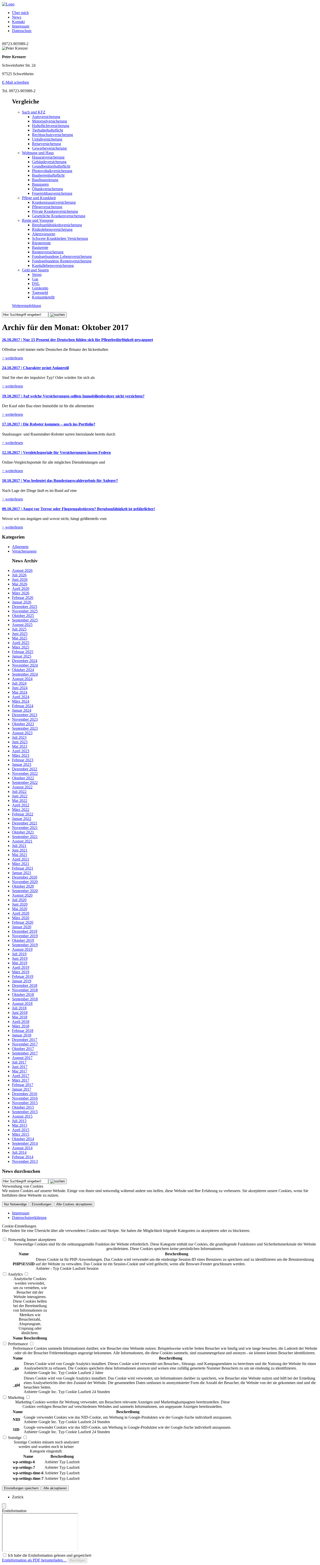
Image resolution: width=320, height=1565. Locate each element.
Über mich (20, 13)
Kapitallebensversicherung (53, 265)
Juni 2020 (20, 904)
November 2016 (25, 1098)
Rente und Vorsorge (38, 220)
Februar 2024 (22, 706)
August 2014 (22, 1148)
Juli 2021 (19, 846)
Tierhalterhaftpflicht (47, 130)
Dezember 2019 (24, 931)
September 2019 (25, 945)
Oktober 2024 (23, 670)
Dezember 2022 (24, 769)
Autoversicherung (46, 117)
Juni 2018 (20, 1012)
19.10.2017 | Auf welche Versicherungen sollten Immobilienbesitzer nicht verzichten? (73, 396)
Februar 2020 (22, 922)
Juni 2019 (20, 958)
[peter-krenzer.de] (8, 4)
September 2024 (25, 674)
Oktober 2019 (23, 940)
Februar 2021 (22, 868)
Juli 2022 (19, 791)
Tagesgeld (40, 292)
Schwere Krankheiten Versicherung (60, 238)
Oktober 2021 (23, 832)
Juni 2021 (20, 850)
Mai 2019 (19, 963)
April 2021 (20, 859)
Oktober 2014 (23, 1139)
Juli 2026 (19, 575)
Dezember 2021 (24, 823)
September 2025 (25, 620)
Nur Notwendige (15, 1204)
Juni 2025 (20, 634)
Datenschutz (22, 31)
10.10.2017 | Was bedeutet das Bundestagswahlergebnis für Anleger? (60, 480)
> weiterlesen (12, 358)
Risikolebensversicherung (52, 229)
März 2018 (20, 1026)
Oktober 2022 (23, 778)
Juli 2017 (19, 1062)
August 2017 (22, 1058)
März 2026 (20, 593)
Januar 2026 (21, 602)
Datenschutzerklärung (29, 1217)
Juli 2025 (19, 629)
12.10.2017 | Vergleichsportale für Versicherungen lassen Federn (56, 452)
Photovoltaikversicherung (52, 171)
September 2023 (25, 728)
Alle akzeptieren (55, 1488)
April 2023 (20, 751)
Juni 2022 (20, 796)
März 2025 (20, 647)
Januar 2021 (21, 873)
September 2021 (25, 836)
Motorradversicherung (49, 121)
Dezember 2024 (24, 661)
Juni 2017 (20, 1067)
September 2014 (25, 1143)
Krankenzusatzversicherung (54, 202)
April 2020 (20, 913)
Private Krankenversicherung (55, 211)
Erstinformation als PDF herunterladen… (34, 1560)
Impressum (20, 26)
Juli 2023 (19, 737)
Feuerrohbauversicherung (52, 193)
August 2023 (22, 733)
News (16, 17)
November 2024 (25, 665)
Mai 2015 (19, 1125)
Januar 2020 (21, 927)
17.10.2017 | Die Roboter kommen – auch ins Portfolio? (48, 424)
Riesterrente (41, 243)
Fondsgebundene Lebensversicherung (62, 256)
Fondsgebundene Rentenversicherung (62, 261)
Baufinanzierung (45, 180)
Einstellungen (41, 1204)
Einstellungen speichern (21, 1488)
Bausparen (40, 184)
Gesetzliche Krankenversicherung (58, 216)
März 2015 (20, 1134)
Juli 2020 (19, 900)
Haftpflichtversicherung (50, 126)
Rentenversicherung (48, 252)
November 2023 (25, 719)
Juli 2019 (19, 954)
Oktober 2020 (23, 886)
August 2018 (22, 1003)
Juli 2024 (19, 683)
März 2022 (20, 809)
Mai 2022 (19, 800)
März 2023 (20, 755)
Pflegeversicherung (47, 207)
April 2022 (20, 805)
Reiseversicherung (46, 144)
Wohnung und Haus (38, 153)
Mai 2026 (19, 584)
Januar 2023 (21, 764)
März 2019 (20, 972)
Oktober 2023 (23, 724)
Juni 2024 (20, 688)
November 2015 (25, 1103)
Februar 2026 (22, 597)
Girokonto (40, 288)
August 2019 (22, 949)
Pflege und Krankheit (39, 198)
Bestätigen (77, 1560)
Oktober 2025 (23, 615)
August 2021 (22, 841)
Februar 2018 (22, 1030)
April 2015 (20, 1130)
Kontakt (18, 22)
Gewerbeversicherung (49, 148)
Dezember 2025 (24, 606)
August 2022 (22, 787)
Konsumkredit (43, 297)
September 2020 (25, 891)
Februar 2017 (22, 1085)
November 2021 (25, 827)
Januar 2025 (21, 656)
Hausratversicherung (48, 157)
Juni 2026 (20, 579)
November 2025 (25, 611)
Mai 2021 (19, 855)
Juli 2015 (19, 1121)
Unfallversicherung (47, 139)
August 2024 (22, 679)
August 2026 (22, 570)
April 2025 (20, 643)
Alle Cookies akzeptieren (74, 1204)
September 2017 (25, 1053)
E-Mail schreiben (15, 82)
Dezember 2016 (24, 1094)
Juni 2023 (20, 742)
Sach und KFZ (34, 112)
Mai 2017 (19, 1071)
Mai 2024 (19, 692)
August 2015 (22, 1116)
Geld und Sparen (35, 270)
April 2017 (20, 1076)
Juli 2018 (19, 1008)
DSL (36, 283)
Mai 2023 (19, 746)
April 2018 (20, 1021)
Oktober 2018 (23, 994)
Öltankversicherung (47, 189)
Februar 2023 (22, 760)
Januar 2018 (21, 1035)
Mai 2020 (19, 909)
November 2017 (25, 1044)
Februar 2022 (22, 814)
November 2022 (25, 773)
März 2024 (20, 701)
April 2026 (20, 588)
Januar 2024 (21, 710)
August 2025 (22, 624)
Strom (37, 274)
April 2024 (20, 697)
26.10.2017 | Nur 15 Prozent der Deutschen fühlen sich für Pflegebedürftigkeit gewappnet (77, 340)
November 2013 (25, 1161)
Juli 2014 (19, 1152)
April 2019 (20, 967)
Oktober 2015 (23, 1107)
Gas (35, 279)
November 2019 (25, 936)
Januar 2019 (21, 981)
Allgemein (20, 547)
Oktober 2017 (23, 1049)
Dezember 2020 (24, 877)
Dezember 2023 (24, 715)
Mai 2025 (19, 638)
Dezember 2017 (24, 1039)
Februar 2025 (22, 652)
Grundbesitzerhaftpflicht (51, 166)
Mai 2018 (19, 1017)
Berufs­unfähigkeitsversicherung (57, 225)
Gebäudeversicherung (49, 162)
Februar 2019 (22, 976)
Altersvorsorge (43, 234)
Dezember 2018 (24, 985)
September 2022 (25, 782)
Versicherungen (24, 551)
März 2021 (20, 864)
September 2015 (25, 1112)
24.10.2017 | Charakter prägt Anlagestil (35, 368)
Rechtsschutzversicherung (52, 135)
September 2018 (25, 999)
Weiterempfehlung (26, 305)
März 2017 (20, 1080)
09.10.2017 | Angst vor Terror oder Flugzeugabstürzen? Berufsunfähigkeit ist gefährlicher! (78, 509)
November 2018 (25, 990)
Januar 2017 (21, 1089)
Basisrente (40, 247)
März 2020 (20, 918)
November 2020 (25, 882)
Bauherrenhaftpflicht (48, 175)
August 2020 (22, 895)
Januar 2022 (21, 818)
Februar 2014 (22, 1157)
